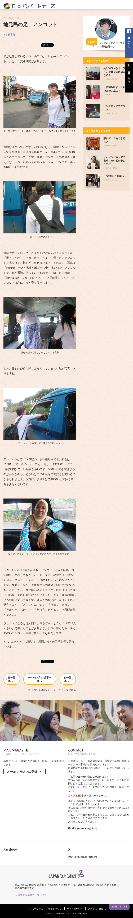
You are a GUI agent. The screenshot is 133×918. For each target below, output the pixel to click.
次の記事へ (68, 679)
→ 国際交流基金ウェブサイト (31, 894)
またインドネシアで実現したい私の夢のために (114, 160)
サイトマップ (55, 908)
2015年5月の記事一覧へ (40, 679)
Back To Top (119, 906)
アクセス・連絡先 (97, 908)
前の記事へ (12, 679)
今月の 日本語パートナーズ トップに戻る (53, 689)
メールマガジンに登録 (23, 771)
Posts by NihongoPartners (82, 856)
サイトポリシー (75, 908)
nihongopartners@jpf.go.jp (85, 828)
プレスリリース (35, 908)
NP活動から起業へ (114, 175)
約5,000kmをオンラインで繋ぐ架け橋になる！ (114, 72)
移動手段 (10, 34)
